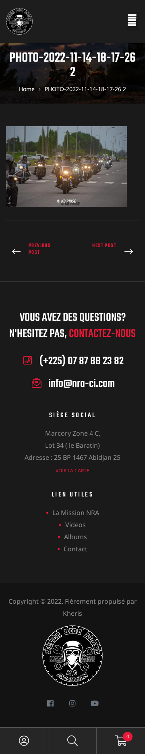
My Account (24, 741)
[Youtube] (95, 703)
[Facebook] (50, 703)
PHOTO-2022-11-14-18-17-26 (108, 252)
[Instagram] (73, 703)
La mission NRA (75, 512)
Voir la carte (72, 470)
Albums (75, 536)
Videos (75, 524)
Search (72, 741)
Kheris (72, 613)
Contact (75, 548)
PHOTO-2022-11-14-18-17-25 (37, 252)
